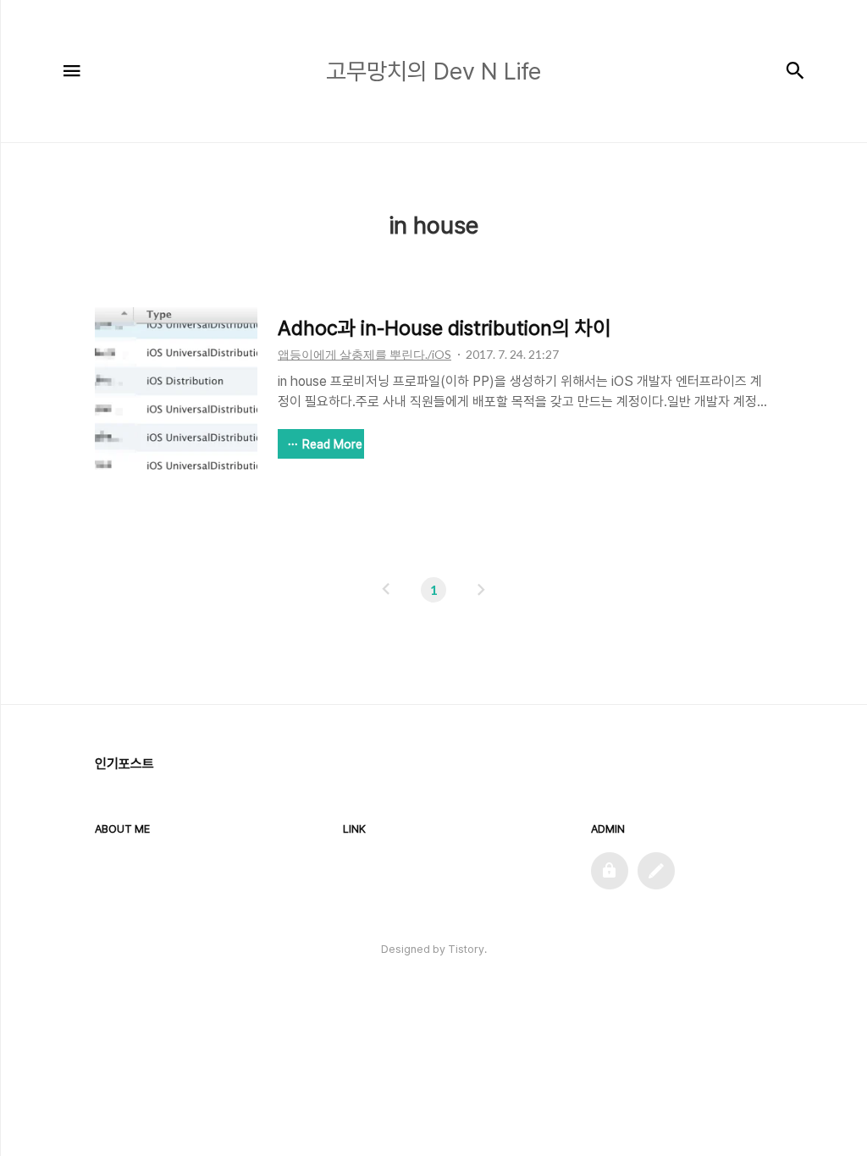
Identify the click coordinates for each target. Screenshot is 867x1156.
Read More (332, 444)
